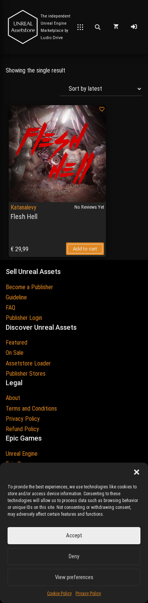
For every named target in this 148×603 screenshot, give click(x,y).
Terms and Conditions (31, 408)
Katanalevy (23, 207)
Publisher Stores (26, 373)
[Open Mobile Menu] (80, 27)
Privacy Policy (88, 593)
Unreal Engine (22, 453)
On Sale (15, 352)
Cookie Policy (59, 593)
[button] (136, 472)
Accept (74, 535)
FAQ (10, 307)
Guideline (16, 297)
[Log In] (134, 27)
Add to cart (85, 249)
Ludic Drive (52, 37)
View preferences (74, 577)
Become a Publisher (29, 287)
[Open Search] (97, 27)
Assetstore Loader (28, 363)
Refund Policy (22, 429)
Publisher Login (24, 317)
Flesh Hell (24, 216)
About (13, 397)
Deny (74, 556)
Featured (16, 342)
